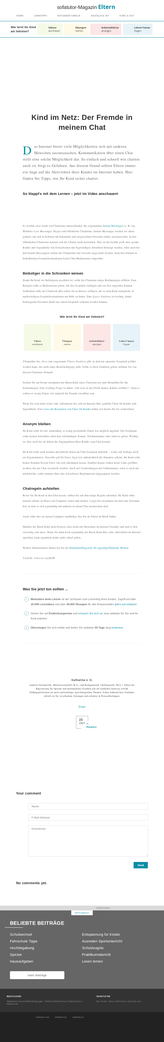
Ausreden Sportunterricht (102, 941)
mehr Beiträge (37, 975)
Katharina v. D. (82, 680)
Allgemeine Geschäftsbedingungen (25, 1001)
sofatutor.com (42, 1017)
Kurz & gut (126, 15)
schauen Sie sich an (90, 613)
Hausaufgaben (21, 961)
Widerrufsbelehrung (55, 1001)
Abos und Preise (117, 1001)
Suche (146, 15)
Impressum (12, 1003)
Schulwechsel (21, 934)
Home (19, 15)
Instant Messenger (113, 225)
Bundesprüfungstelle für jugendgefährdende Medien (99, 547)
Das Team (101, 1001)
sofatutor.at (78, 1017)
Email (82, 706)
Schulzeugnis (93, 948)
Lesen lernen (92, 961)
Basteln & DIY (100, 15)
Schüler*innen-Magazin (103, 910)
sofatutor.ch (60, 1017)
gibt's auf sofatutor (126, 604)
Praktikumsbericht (96, 955)
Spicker (16, 955)
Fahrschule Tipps (23, 941)
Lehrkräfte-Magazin (60, 913)
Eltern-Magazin (82, 913)
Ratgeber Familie (68, 15)
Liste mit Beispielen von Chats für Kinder (67, 409)
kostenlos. (117, 627)
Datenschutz (74, 1001)
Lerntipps (40, 15)
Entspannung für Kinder (101, 934)
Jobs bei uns (134, 1001)
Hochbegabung (22, 948)
